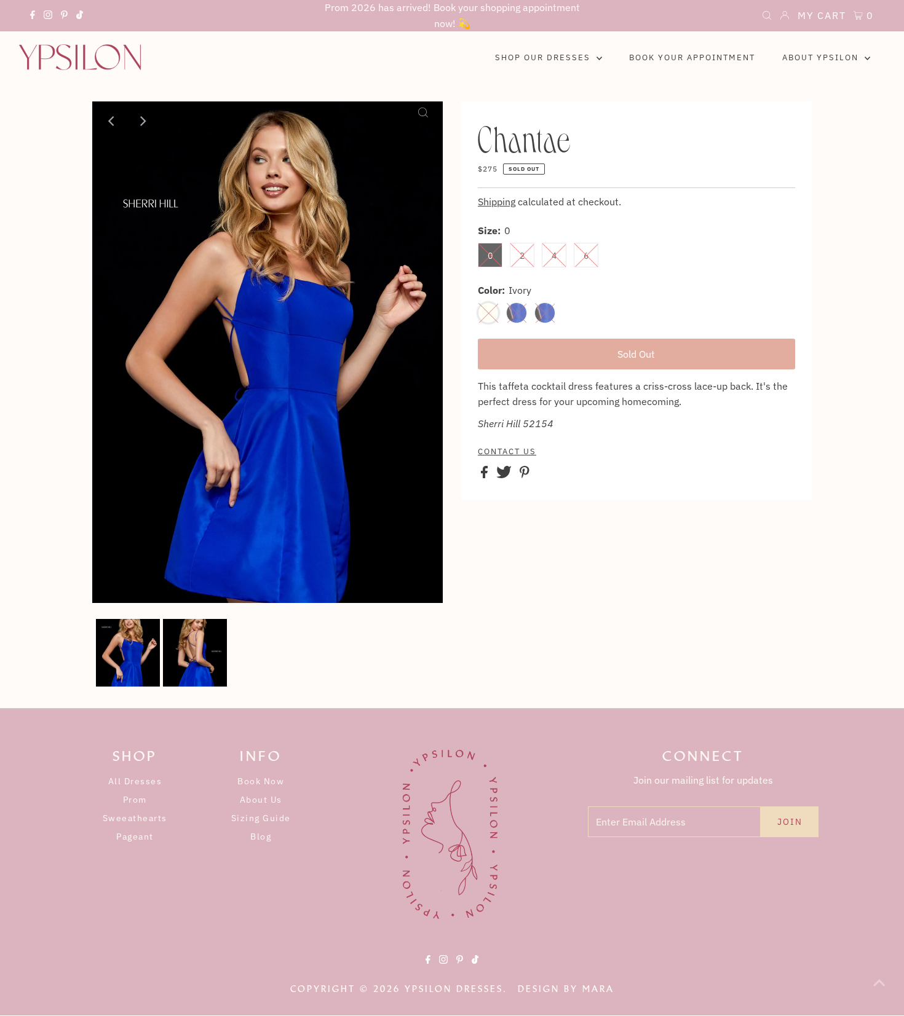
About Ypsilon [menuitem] (822, 57)
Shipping (496, 201)
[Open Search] (767, 16)
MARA (598, 988)
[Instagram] (48, 16)
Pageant (135, 836)
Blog (260, 836)
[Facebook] (32, 16)
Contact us (507, 452)
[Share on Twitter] (505, 474)
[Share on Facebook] (485, 474)
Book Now (260, 781)
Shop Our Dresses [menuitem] (544, 57)
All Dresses (135, 781)
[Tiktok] (79, 16)
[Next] (142, 121)
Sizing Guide (261, 818)
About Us (261, 799)
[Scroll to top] (879, 991)
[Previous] (111, 121)
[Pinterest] (64, 16)
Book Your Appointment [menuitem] (692, 57)
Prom (135, 799)
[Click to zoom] (423, 121)
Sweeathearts (135, 818)
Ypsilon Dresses (454, 988)
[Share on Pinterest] (524, 474)
